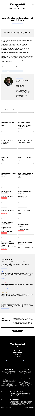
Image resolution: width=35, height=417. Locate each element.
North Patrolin (4, 374)
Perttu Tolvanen (18, 84)
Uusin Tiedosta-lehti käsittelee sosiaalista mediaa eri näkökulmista (8, 142)
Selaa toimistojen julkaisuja (6, 288)
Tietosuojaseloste (17, 352)
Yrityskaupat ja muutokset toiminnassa (15, 70)
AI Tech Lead (4, 206)
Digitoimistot (4, 70)
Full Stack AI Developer (23, 224)
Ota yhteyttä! (11, 386)
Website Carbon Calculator (24, 403)
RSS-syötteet (17, 356)
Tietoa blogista (17, 350)
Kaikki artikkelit (4, 278)
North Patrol (22, 373)
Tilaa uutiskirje (17, 330)
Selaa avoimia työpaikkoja (5, 298)
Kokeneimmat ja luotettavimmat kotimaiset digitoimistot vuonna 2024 (25, 175)
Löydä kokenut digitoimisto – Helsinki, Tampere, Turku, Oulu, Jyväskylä (17, 64)
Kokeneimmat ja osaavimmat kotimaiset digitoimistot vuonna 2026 (8, 124)
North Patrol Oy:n (23, 89)
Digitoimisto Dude (12, 393)
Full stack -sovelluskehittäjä (24, 191)
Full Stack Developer (22, 206)
